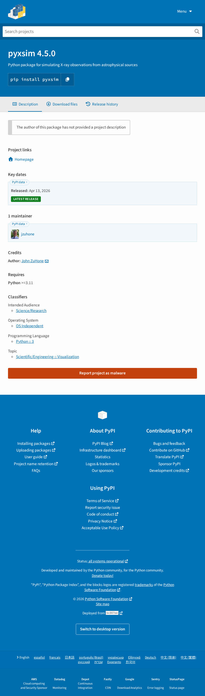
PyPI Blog (100, 443)
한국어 (130, 662)
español (39, 657)
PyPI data (18, 182)
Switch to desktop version (102, 629)
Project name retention (33, 464)
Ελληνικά (134, 657)
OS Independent (29, 326)
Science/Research (31, 311)
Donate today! (102, 575)
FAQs (36, 470)
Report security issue (102, 507)
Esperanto (114, 662)
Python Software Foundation (106, 598)
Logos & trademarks (102, 464)
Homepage (24, 159)
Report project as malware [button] (102, 373)
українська (116, 657)
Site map (102, 604)
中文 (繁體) (188, 657)
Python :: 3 (25, 341)
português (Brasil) (91, 657)
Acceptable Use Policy (100, 528)
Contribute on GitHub (167, 450)
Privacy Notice (100, 521)
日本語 (69, 657)
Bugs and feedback (169, 443)
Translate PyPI (167, 457)
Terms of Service (100, 501)
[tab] (25, 104)
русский (84, 662)
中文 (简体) (168, 657)
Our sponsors (102, 470)
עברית (98, 662)
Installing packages (33, 443)
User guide (34, 457)
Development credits (167, 470)
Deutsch (150, 657)
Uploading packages (33, 450)
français (54, 657)
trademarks (144, 584)
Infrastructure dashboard (100, 450)
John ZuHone (32, 261)
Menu (182, 11)
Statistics (102, 457)
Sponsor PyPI (169, 464)
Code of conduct (100, 514)
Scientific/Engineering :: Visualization (47, 357)
